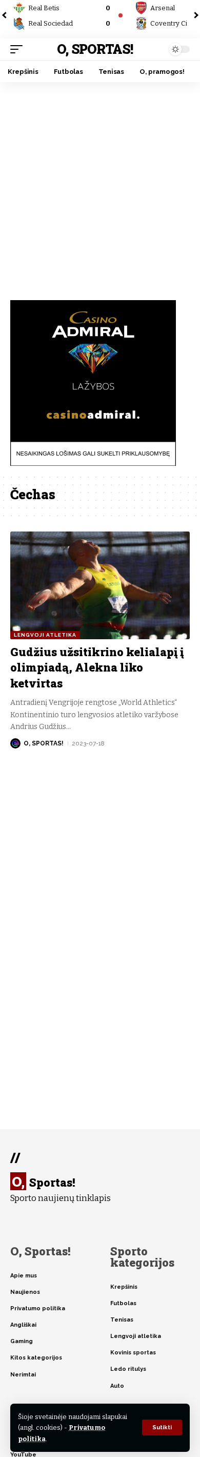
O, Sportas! (94, 49)
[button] (162, 1427)
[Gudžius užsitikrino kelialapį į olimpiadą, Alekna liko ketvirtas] (100, 585)
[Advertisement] (100, 187)
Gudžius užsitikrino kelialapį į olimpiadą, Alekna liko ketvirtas (97, 667)
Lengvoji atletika (45, 635)
